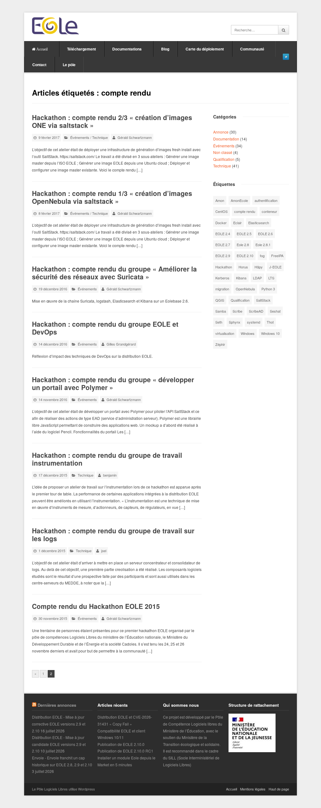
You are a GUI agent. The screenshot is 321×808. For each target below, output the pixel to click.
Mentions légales (253, 788)
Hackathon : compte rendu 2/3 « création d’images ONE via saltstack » (112, 121)
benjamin (110, 475)
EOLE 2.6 (265, 233)
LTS (271, 277)
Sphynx (234, 322)
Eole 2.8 (243, 244)
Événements (79, 137)
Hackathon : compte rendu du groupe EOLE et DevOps (105, 327)
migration (222, 288)
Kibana (241, 277)
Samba (220, 311)
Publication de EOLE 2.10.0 (121, 744)
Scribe (237, 311)
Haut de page (279, 788)
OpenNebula (245, 288)
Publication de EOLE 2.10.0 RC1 (125, 750)
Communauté (252, 49)
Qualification (223, 159)
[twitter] (286, 57)
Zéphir (220, 344)
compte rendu (244, 211)
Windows (248, 333)
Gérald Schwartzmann (135, 137)
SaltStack (263, 300)
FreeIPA (277, 255)
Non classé (222, 152)
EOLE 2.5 (244, 233)
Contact (39, 64)
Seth (218, 322)
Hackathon (223, 266)
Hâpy (259, 266)
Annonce (221, 132)
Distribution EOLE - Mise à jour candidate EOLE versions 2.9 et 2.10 (59, 744)
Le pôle (69, 64)
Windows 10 (270, 333)
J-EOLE (275, 266)
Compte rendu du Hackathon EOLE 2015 (96, 606)
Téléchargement (81, 49)
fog (262, 255)
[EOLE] (55, 25)
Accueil (231, 788)
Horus (243, 266)
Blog (165, 49)
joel (103, 550)
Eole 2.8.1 (263, 244)
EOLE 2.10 (245, 255)
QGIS (219, 300)
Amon (219, 200)
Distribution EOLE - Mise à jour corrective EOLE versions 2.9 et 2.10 (58, 723)
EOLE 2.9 (222, 255)
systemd (253, 322)
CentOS (221, 211)
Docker (221, 222)
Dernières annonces (57, 705)
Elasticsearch (258, 222)
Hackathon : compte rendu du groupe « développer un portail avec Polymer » (113, 383)
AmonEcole (239, 200)
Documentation (226, 138)
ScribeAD (256, 311)
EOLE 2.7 (222, 244)
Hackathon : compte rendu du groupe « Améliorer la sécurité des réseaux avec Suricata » (114, 272)
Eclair (237, 222)
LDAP (257, 277)
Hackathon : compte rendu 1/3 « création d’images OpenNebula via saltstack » (112, 197)
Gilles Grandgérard (121, 343)
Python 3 (268, 288)
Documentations (127, 49)
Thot (270, 322)
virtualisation (224, 333)
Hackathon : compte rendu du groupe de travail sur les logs (113, 534)
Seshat (275, 311)
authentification (266, 200)
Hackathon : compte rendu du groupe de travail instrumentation (107, 458)
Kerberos (222, 277)
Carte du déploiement (205, 49)
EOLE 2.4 (222, 233)
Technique (100, 137)
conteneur (269, 211)
